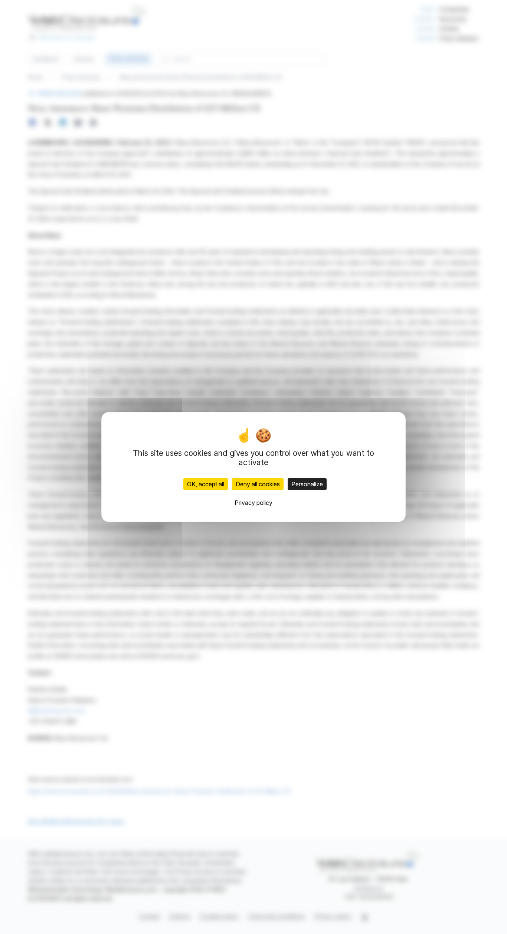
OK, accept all (205, 484)
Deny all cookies (258, 484)
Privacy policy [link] (253, 502)
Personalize (307, 484)
